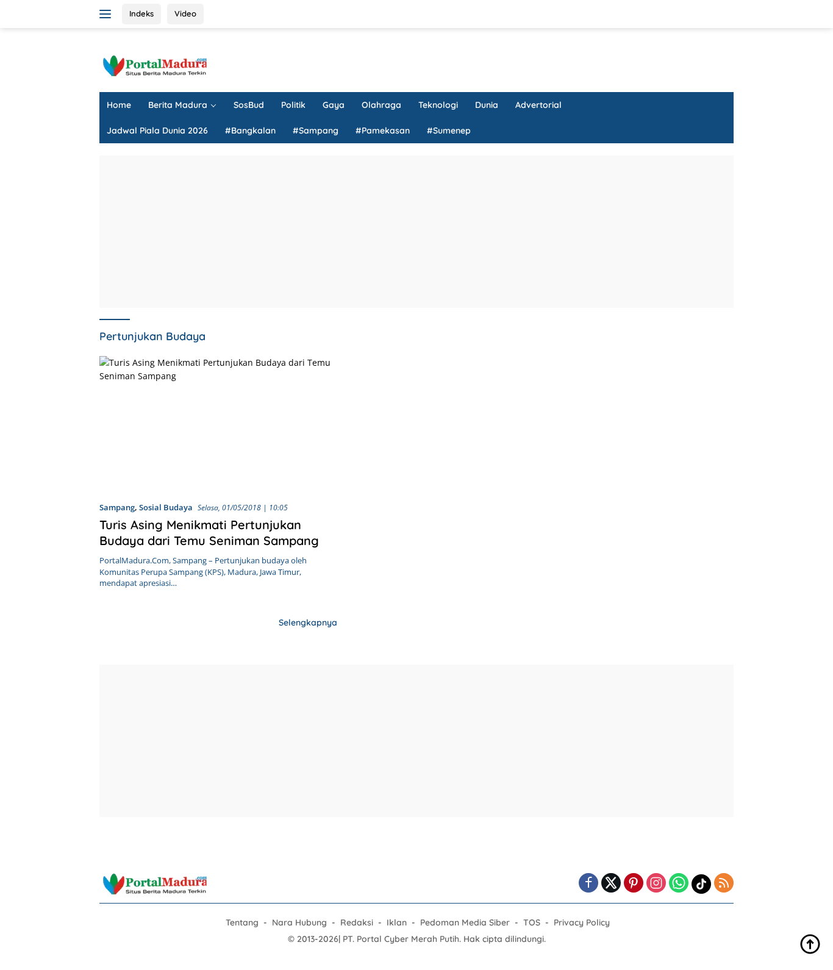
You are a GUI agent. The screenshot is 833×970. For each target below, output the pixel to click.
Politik (293, 104)
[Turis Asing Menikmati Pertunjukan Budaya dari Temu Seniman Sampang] (219, 423)
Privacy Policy (582, 922)
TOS (531, 922)
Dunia (486, 104)
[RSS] (724, 883)
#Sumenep (449, 130)
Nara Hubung (299, 922)
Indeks (141, 13)
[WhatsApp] (678, 883)
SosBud (249, 104)
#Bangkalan (250, 130)
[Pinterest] (633, 883)
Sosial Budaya (166, 507)
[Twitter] (611, 883)
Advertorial (538, 104)
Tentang (242, 922)
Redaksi (356, 922)
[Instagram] (656, 883)
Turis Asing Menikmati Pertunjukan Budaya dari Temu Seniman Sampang (209, 532)
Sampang (117, 507)
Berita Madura (177, 104)
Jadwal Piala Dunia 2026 (157, 130)
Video (185, 13)
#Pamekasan (383, 130)
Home (119, 104)
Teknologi (438, 104)
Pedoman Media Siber (465, 922)
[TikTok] (701, 884)
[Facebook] (588, 883)
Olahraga (381, 104)
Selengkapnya (308, 622)
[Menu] (107, 14)
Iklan (397, 922)
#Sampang (315, 130)
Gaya (334, 104)
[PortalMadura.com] (154, 65)
